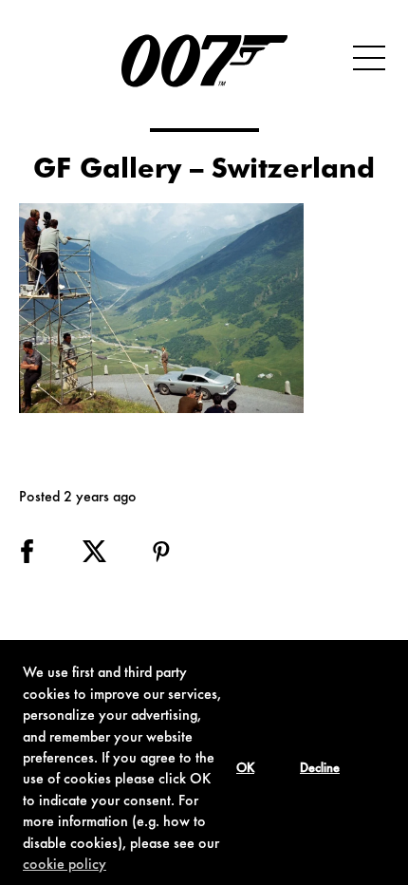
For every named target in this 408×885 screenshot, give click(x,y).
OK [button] (245, 769)
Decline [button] (320, 769)
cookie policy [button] (64, 865)
